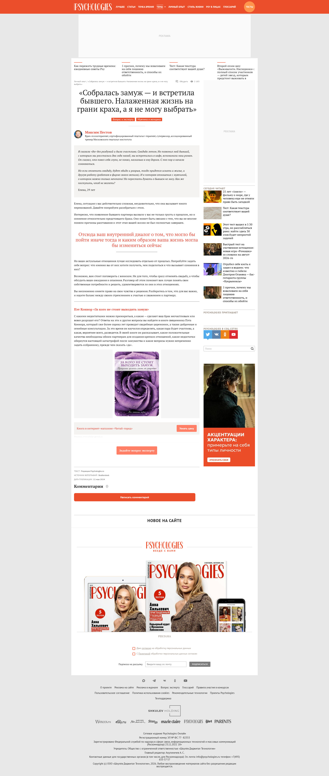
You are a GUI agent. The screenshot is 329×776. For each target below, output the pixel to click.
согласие (146, 648)
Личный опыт (176, 6)
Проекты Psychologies (222, 693)
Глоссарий (229, 6)
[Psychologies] (93, 6)
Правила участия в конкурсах (212, 687)
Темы (160, 6)
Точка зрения (146, 6)
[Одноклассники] (175, 680)
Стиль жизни (195, 6)
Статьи (131, 6)
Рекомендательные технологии (189, 693)
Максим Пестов (98, 132)
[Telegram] (154, 680)
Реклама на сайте (124, 687)
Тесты (249, 6)
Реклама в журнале (147, 687)
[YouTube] (185, 680)
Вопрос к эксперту (123, 119)
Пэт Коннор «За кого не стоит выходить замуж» (111, 309)
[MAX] (144, 680)
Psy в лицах (213, 6)
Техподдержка (163, 698)
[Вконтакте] (164, 680)
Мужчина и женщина (149, 119)
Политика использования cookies (150, 693)
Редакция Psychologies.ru (92, 471)
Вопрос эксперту (170, 687)
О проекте (106, 687)
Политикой (144, 653)
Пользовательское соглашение (112, 693)
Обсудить (184, 81)
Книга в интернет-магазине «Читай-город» (105, 428)
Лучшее (120, 6)
